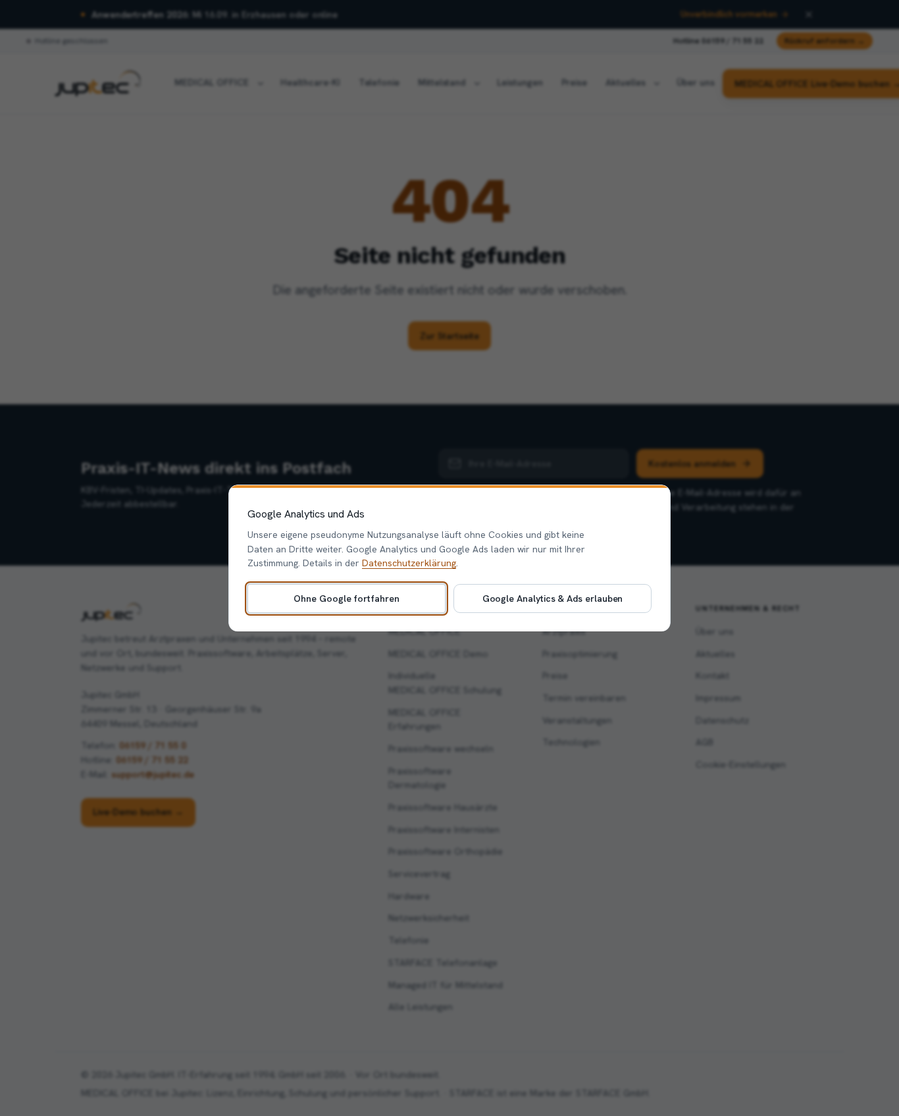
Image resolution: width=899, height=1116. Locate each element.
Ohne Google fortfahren (346, 598)
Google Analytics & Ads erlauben (552, 598)
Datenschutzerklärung (409, 563)
